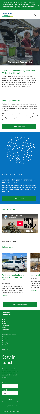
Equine (4, 323)
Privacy (9, 350)
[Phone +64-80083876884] (35, 14)
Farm (4, 321)
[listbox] (10, 393)
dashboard (17, 406)
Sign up (10, 399)
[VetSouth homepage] (15, 15)
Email (4, 383)
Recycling (5, 343)
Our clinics (5, 325)
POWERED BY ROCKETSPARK (11, 411)
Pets (3, 319)
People (4, 327)
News (4, 341)
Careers (4, 337)
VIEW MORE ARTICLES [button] (20, 304)
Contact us (5, 329)
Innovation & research (9, 334)
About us (5, 339)
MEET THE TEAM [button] (19, 126)
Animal (4, 390)
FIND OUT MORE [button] (19, 198)
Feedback (5, 345)
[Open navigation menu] (31, 14)
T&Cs (4, 350)
